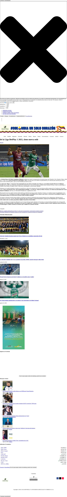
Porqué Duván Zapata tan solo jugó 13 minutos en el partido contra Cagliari (17, 276)
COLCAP (3, 454)
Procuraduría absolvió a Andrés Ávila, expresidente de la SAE (15, 440)
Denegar (6, 116)
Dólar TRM (3, 447)
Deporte (34, 136)
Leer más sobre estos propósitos (9, 113)
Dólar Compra (4, 451)
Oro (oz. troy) (4, 460)
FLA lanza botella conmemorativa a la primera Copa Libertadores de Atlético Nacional (19, 300)
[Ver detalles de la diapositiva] (14, 349)
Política (30, 136)
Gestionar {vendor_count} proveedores (11, 112)
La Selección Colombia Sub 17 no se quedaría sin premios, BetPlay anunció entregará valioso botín (22, 259)
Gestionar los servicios (7, 111)
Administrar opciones (7, 110)
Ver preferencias (12, 116)
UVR (2, 462)
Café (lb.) (3, 459)
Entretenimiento (45, 136)
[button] (33, 49)
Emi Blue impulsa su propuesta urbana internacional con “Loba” (16, 415)
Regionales (14, 136)
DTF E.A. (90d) (5, 464)
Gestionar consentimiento (5, 496)
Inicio (5, 136)
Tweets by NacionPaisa (18, 467)
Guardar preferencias (21, 116)
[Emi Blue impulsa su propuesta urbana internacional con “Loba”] (7, 414)
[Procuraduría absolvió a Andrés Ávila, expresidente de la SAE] (7, 439)
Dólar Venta (4, 449)
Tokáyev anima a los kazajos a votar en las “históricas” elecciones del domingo (19, 428)
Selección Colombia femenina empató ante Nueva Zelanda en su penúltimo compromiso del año (21, 236)
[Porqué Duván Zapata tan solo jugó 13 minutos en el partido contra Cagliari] (10, 274)
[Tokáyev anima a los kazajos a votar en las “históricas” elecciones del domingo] (7, 427)
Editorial (25, 136)
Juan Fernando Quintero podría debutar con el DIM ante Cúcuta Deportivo (18, 391)
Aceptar (2, 116)
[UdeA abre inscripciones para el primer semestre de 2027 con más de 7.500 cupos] (7, 402)
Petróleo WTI (4, 457)
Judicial (56, 136)
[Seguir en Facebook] (58, 478)
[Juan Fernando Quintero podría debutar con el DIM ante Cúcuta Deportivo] (7, 390)
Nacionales (20, 136)
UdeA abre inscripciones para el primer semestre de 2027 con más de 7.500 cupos (19, 403)
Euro (2, 452)
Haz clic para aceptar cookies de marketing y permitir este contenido (32, 376)
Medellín (9, 136)
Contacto (61, 136)
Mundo (39, 136)
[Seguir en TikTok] (63, 478)
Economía (52, 136)
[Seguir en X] (60, 478)
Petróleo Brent (4, 455)
